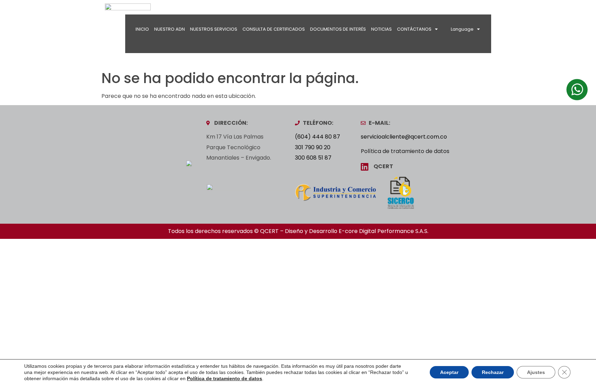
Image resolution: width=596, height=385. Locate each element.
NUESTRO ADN (169, 29)
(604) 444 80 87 (317, 137)
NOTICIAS (381, 29)
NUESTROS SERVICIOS (213, 29)
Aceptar (449, 372)
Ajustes (536, 372)
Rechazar (493, 372)
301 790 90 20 (312, 147)
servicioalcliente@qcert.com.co (404, 137)
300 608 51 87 (313, 158)
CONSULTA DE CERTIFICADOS (273, 29)
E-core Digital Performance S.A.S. (383, 231)
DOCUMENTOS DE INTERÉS (338, 29)
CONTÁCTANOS (414, 29)
